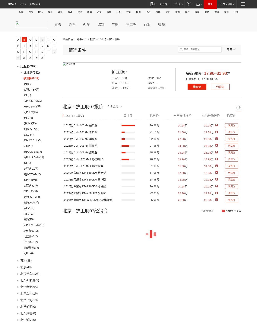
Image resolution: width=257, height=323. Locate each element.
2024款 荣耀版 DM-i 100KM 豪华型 (85, 179)
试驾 (100, 24)
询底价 (197, 86)
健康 (226, 12)
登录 (210, 4)
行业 (147, 24)
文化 (168, 12)
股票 (89, 12)
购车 (72, 24)
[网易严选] (178, 4)
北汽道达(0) (28, 319)
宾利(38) (26, 260)
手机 (119, 12)
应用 (22, 4)
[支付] (189, 4)
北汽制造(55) (29, 287)
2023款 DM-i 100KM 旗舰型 (80, 138)
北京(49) (26, 267)
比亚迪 (102, 39)
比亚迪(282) (28, 66)
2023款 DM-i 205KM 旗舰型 (80, 152)
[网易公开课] (164, 4)
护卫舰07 (119, 72)
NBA (40, 12)
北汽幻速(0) (28, 306)
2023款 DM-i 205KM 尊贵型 (80, 145)
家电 (138, 12)
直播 (158, 12)
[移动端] (153, 4)
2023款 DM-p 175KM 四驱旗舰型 (83, 159)
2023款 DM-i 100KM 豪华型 (80, 125)
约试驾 (220, 86)
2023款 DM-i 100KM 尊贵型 (80, 132)
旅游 (177, 12)
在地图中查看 (233, 211)
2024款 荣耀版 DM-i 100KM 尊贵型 (85, 186)
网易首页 (12, 4)
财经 (80, 12)
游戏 (70, 12)
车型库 (131, 24)
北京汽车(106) (29, 273)
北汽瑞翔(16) (29, 293)
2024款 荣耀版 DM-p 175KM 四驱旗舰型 (88, 199)
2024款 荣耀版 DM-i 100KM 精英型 (85, 172)
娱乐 (50, 12)
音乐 (60, 12)
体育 (30, 12)
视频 (161, 24)
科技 (109, 12)
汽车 (99, 12)
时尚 (148, 12)
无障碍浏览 (35, 4)
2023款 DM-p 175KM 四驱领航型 (83, 166)
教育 (207, 12)
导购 (115, 24)
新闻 (21, 12)
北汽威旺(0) (28, 313)
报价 (92, 39)
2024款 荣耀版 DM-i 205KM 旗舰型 (85, 193)
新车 (86, 24)
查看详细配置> (156, 87)
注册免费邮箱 (225, 4)
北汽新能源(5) (29, 280)
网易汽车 (82, 39)
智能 (128, 12)
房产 (187, 12)
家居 (197, 12)
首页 (58, 24)
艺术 (236, 12)
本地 (216, 12)
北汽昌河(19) (29, 300)
